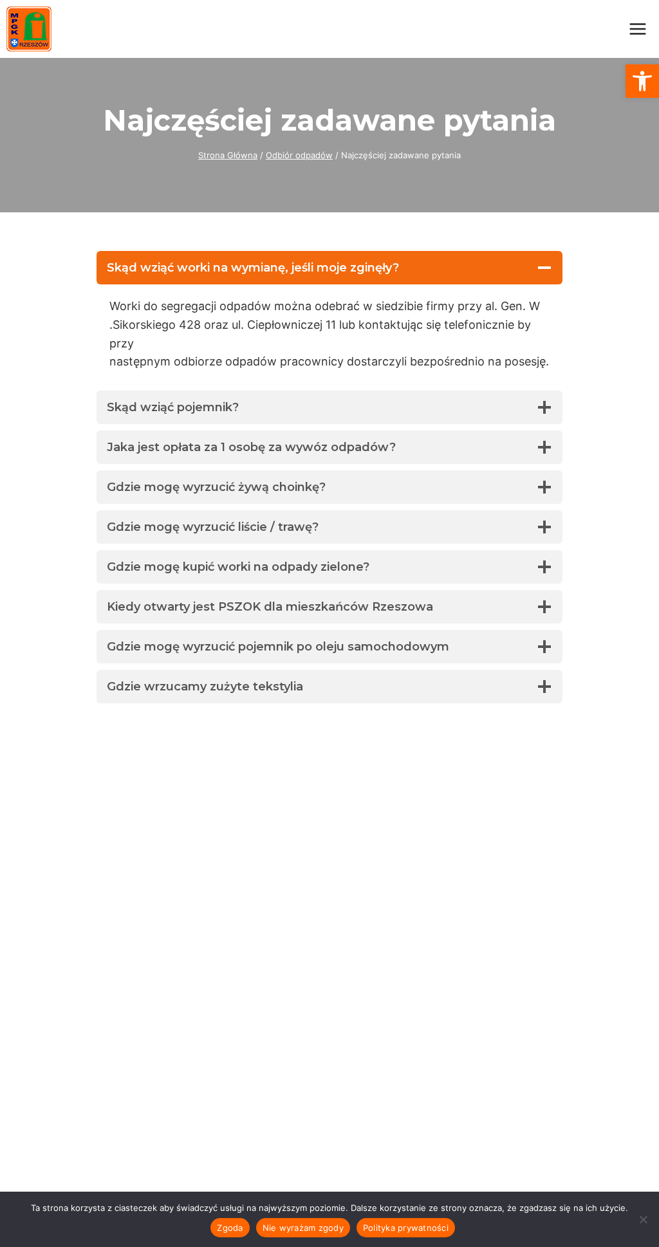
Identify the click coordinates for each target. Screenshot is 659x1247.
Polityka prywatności (406, 1228)
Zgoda (230, 1228)
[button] (642, 81)
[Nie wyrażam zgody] (642, 1219)
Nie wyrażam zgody (303, 1228)
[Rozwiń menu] (637, 28)
